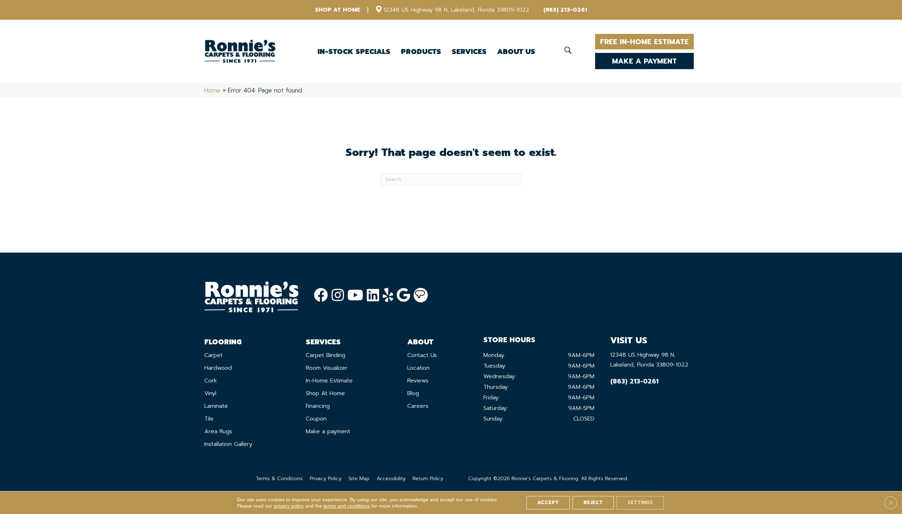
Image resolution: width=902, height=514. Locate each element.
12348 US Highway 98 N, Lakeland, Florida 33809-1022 (456, 10)
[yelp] (388, 295)
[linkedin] (373, 295)
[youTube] (355, 295)
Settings (640, 502)
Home (212, 90)
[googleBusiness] (403, 295)
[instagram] (338, 295)
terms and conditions (346, 506)
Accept (548, 502)
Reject (593, 502)
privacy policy (289, 506)
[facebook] (321, 295)
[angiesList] (421, 295)
